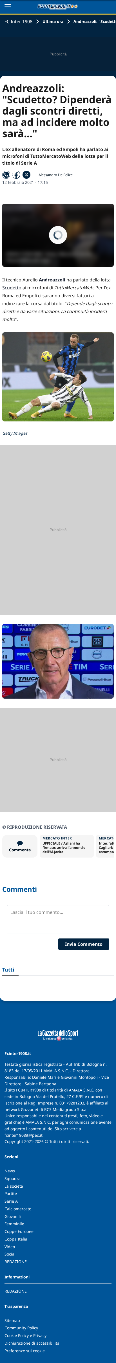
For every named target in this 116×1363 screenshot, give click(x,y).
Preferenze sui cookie (25, 1350)
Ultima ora (53, 21)
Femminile (14, 1223)
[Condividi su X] (26, 175)
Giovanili (13, 1216)
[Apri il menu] (8, 6)
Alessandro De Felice (56, 174)
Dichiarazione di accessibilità (32, 1343)
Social (10, 1254)
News (10, 1170)
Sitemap (12, 1320)
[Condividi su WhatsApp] (6, 175)
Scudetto (11, 288)
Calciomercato (18, 1208)
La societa (14, 1186)
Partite (11, 1193)
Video (10, 1246)
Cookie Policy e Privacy (25, 1335)
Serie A (11, 1201)
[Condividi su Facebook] (16, 175)
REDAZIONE (16, 1261)
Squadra (13, 1178)
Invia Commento (83, 944)
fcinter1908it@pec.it (24, 1135)
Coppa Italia (16, 1239)
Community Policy (21, 1327)
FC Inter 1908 (18, 21)
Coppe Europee (19, 1231)
